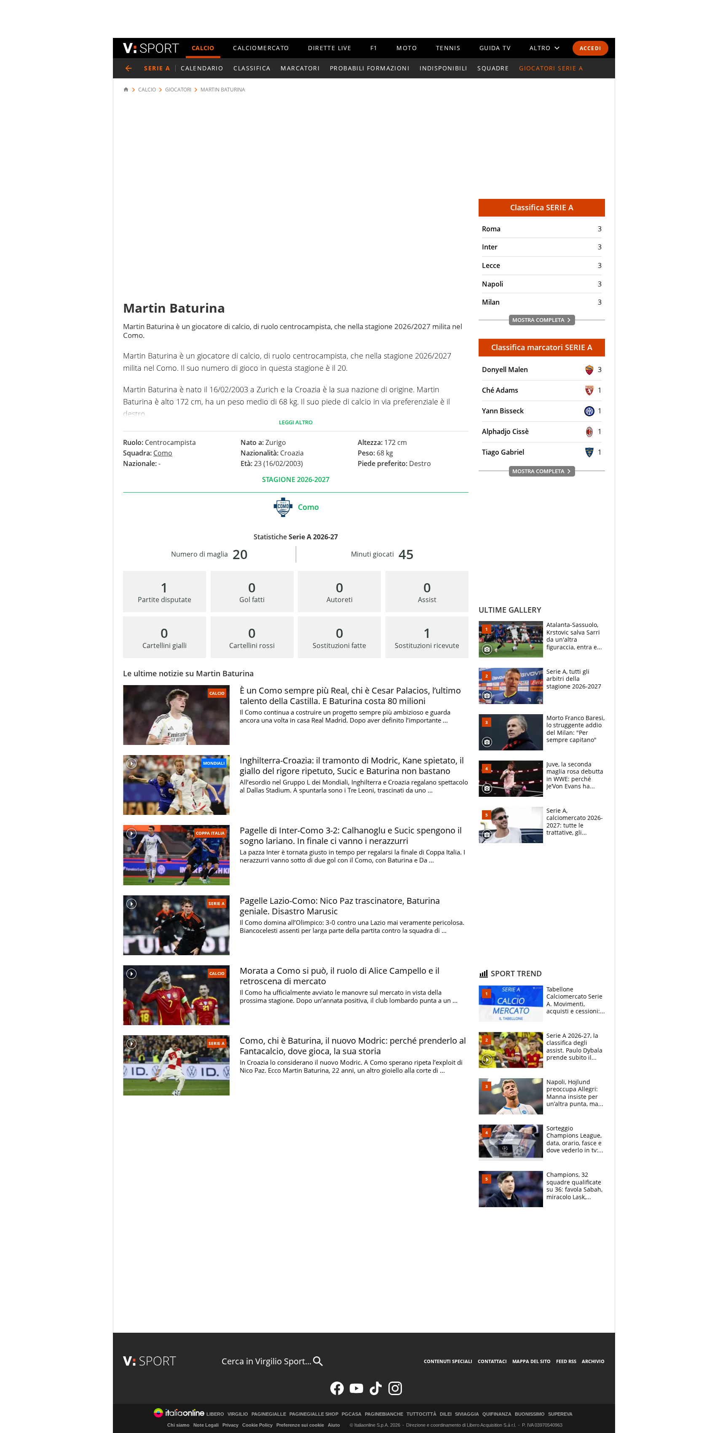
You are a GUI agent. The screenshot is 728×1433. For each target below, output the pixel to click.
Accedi (590, 48)
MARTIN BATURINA (223, 90)
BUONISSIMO (530, 1414)
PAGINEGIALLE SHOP (313, 1414)
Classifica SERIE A (541, 207)
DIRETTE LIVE (329, 48)
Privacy (230, 1425)
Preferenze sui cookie (300, 1425)
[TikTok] (376, 1393)
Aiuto (334, 1425)
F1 (374, 48)
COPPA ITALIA (210, 833)
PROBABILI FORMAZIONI (370, 68)
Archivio (593, 1361)
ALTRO (540, 48)
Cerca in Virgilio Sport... (266, 1361)
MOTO (406, 48)
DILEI (446, 1414)
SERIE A (217, 903)
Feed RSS (566, 1361)
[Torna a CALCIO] (128, 68)
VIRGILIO (238, 1414)
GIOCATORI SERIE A (551, 68)
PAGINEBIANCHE (384, 1414)
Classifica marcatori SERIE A (541, 347)
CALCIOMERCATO (261, 48)
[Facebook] (337, 1393)
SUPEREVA (560, 1414)
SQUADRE (493, 68)
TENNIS (448, 48)
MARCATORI (300, 68)
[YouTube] (356, 1393)
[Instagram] (395, 1393)
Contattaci (492, 1361)
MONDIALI (214, 763)
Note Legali (206, 1425)
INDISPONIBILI (443, 68)
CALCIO (203, 48)
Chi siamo (178, 1425)
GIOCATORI (178, 90)
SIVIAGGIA (467, 1414)
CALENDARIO (202, 68)
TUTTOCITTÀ (421, 1414)
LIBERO (215, 1414)
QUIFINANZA (496, 1414)
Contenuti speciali (448, 1361)
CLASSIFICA (251, 68)
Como (162, 453)
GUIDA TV (495, 48)
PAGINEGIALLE (269, 1414)
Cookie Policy (257, 1425)
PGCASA (351, 1414)
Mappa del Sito (531, 1361)
